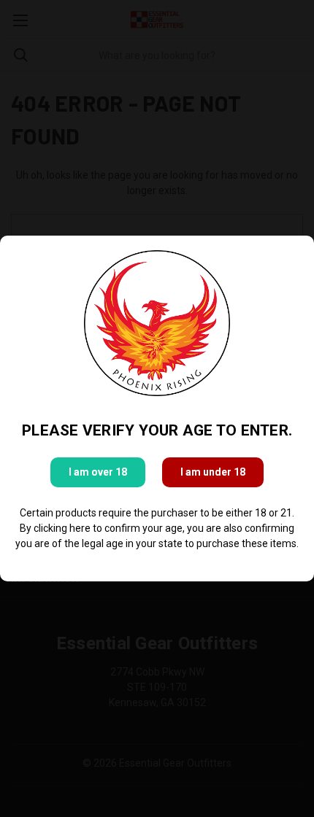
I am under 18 (212, 472)
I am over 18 (98, 472)
